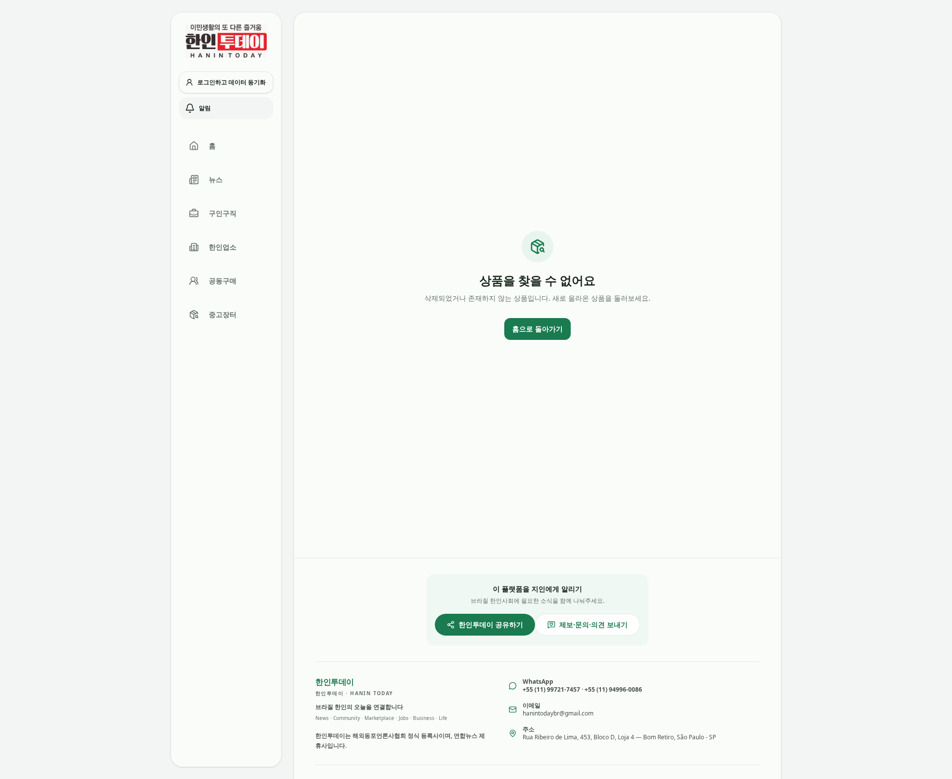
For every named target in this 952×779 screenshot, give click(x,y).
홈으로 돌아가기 (537, 328)
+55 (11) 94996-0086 (613, 689)
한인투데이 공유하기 (491, 624)
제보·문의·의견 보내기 (593, 624)
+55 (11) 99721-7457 (551, 689)
